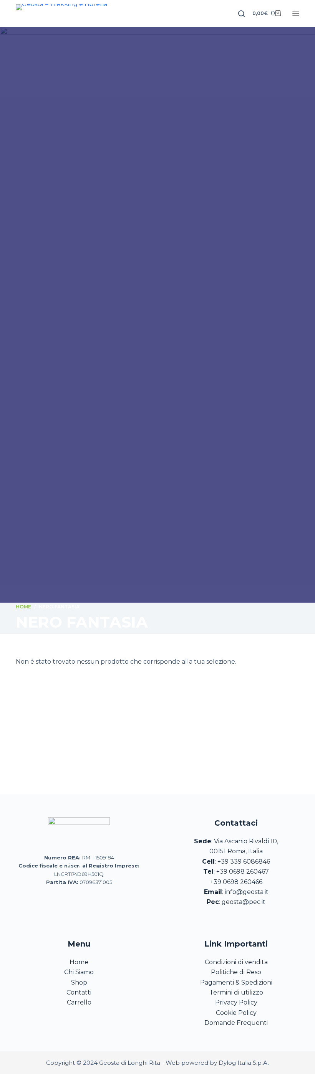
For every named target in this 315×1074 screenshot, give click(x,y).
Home (79, 962)
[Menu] (295, 13)
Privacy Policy (236, 1002)
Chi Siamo (79, 972)
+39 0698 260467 (242, 871)
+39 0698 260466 (236, 882)
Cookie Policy (236, 1012)
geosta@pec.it (243, 901)
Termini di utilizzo (236, 992)
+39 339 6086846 (243, 861)
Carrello (79, 1002)
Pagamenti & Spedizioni (236, 982)
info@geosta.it (247, 892)
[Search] (241, 13)
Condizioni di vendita (236, 962)
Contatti (78, 992)
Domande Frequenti (236, 1022)
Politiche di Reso (236, 972)
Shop (79, 982)
